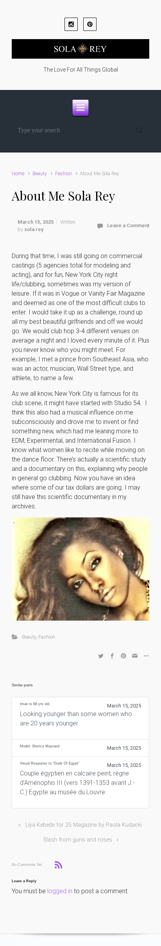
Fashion (63, 173)
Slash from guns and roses (77, 840)
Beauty (39, 173)
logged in (59, 891)
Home (18, 173)
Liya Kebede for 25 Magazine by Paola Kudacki (83, 825)
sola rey (33, 229)
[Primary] (80, 107)
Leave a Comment (128, 225)
